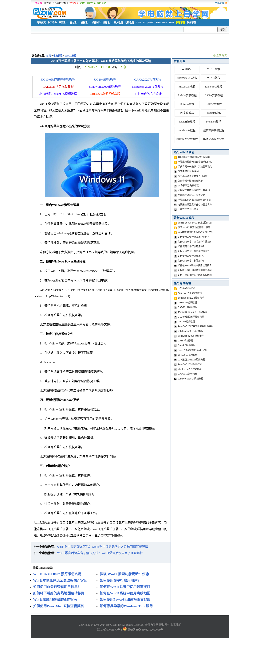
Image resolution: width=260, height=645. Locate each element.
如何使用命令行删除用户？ (191, 260)
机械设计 (85, 22)
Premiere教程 (213, 121)
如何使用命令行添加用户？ (191, 256)
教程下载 (180, 22)
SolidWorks (161, 22)
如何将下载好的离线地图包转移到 (195, 270)
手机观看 (219, 3)
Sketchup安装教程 (187, 77)
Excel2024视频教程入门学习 (192, 350)
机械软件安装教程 (187, 139)
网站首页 (41, 22)
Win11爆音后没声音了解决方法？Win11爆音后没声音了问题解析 (100, 553)
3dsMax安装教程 (187, 95)
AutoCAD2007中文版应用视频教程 (195, 326)
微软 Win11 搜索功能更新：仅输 (194, 227)
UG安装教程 (187, 104)
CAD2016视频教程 (187, 374)
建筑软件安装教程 (213, 130)
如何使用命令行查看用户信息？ (194, 251)
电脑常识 (187, 69)
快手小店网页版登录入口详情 (192, 176)
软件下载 (191, 22)
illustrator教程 (214, 112)
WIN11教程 (70, 55)
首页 (48, 55)
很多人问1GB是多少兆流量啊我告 (195, 166)
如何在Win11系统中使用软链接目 (195, 265)
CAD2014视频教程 (187, 307)
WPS (171, 22)
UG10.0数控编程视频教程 (58, 79)
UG (144, 22)
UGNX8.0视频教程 (187, 302)
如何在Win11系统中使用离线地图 (195, 275)
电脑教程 (129, 22)
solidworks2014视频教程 (190, 378)
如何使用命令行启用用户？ (191, 246)
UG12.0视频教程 (186, 321)
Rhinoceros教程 (213, 86)
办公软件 (52, 22)
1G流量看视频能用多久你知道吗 (194, 157)
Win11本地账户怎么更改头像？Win (195, 232)
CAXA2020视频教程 (147, 79)
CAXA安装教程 (214, 95)
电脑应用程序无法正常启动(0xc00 (195, 162)
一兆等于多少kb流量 (188, 209)
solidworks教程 (187, 130)
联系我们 (176, 624)
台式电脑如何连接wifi (188, 171)
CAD (138, 22)
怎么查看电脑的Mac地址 (190, 181)
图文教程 (118, 22)
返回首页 (221, 55)
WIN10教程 (213, 69)
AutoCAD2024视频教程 (190, 364)
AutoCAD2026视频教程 (190, 293)
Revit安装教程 (187, 121)
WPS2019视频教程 (187, 355)
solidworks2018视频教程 (190, 331)
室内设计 (74, 22)
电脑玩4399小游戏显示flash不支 (194, 200)
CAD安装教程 (214, 104)
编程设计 (107, 22)
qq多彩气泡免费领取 (188, 185)
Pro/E (151, 22)
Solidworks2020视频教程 (191, 336)
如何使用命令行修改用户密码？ (194, 237)
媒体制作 (96, 22)
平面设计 (63, 22)
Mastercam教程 (187, 86)
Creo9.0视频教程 (186, 345)
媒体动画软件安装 (213, 139)
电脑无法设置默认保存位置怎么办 (195, 204)
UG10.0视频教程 (105, 79)
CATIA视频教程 (185, 340)
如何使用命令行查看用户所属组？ (195, 241)
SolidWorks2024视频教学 (191, 298)
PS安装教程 (187, 112)
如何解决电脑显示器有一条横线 (194, 190)
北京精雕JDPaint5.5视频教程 (192, 312)
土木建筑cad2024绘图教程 (191, 359)
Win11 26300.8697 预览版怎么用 (195, 222)
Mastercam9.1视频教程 (190, 369)
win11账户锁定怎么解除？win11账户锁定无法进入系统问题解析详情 (102, 546)
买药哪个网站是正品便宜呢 (191, 195)
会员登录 (74, 3)
